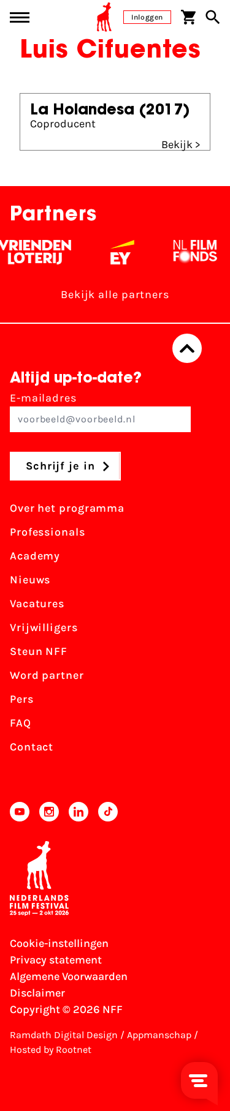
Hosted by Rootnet (50, 1049)
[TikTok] (108, 811)
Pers (22, 699)
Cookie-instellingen (59, 943)
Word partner (47, 675)
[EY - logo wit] (119, 252)
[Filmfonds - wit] (192, 252)
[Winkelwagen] (188, 17)
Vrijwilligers (44, 627)
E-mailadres (43, 398)
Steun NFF (38, 651)
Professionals (47, 532)
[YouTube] (19, 811)
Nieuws (30, 579)
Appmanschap (159, 1035)
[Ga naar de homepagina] (104, 17)
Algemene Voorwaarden (69, 976)
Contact (31, 747)
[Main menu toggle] (19, 17)
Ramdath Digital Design (64, 1035)
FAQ (20, 723)
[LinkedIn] (78, 811)
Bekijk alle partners (115, 294)
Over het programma (67, 508)
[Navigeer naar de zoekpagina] (212, 17)
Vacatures (37, 603)
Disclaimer (37, 993)
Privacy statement (56, 960)
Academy (35, 556)
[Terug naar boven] (187, 348)
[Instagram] (49, 811)
